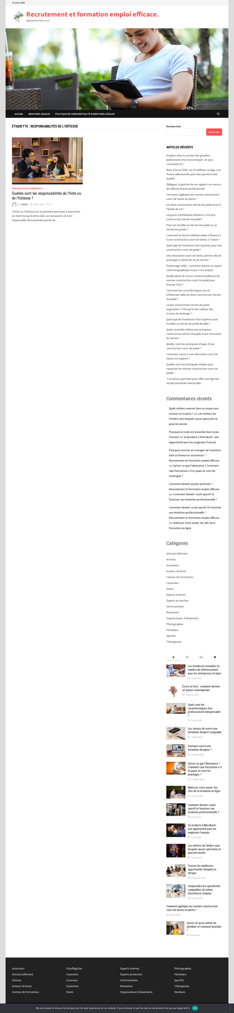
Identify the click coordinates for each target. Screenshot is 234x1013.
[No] (230, 1008)
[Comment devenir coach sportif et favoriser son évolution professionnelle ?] (175, 805)
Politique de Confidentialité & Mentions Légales (85, 113)
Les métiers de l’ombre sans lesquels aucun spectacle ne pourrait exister (193, 419)
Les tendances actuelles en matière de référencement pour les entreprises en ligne (204, 669)
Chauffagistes (74, 968)
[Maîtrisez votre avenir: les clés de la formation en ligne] (175, 788)
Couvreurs (72, 980)
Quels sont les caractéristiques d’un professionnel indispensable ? (204, 710)
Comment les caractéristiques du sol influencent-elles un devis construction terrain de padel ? (193, 295)
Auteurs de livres (176, 571)
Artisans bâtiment (177, 553)
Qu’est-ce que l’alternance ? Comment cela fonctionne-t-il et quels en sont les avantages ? (194, 471)
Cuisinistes (72, 986)
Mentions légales (39, 113)
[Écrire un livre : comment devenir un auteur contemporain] (173, 687)
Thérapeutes (173, 642)
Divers (170, 589)
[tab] (173, 657)
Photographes (174, 624)
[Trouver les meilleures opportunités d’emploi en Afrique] (175, 866)
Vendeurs (179, 992)
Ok (195, 1008)
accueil (18, 113)
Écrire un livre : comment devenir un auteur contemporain (201, 688)
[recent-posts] (187, 657)
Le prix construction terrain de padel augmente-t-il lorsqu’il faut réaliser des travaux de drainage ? (189, 309)
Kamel (25, 204)
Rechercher (173, 126)
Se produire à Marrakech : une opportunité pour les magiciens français (202, 828)
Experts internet (175, 594)
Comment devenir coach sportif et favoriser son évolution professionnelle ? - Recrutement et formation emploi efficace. (195, 513)
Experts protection (177, 600)
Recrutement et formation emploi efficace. (92, 14)
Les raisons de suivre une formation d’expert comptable (205, 730)
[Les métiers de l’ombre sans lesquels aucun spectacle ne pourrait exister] (175, 846)
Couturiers (172, 583)
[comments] (201, 657)
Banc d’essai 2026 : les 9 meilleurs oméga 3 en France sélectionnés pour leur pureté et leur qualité (193, 174)
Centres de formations (179, 577)
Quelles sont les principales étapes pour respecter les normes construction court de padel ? (192, 368)
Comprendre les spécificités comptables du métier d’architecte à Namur (204, 889)
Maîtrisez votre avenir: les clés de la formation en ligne (204, 789)
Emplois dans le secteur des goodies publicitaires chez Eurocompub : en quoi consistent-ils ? (189, 160)
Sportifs (171, 636)
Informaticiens (175, 606)
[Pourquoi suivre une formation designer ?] (175, 746)
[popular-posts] (173, 657)
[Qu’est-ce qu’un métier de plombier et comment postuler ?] (175, 923)
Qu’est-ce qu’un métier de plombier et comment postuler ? (204, 926)
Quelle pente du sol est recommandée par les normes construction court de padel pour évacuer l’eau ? (193, 280)
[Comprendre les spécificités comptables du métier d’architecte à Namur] (175, 886)
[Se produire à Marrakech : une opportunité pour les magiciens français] (175, 825)
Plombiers (172, 630)
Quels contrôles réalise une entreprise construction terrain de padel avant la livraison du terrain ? (193, 334)
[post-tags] (215, 657)
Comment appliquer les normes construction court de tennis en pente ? (192, 908)
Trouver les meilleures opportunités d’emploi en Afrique (202, 869)
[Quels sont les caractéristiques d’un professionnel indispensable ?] (175, 705)
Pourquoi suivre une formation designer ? (200, 747)
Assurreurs (172, 565)
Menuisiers (172, 612)
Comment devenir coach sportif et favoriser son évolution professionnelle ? (203, 808)
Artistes (171, 559)
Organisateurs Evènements (27, 188)
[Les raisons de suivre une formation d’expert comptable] (175, 729)
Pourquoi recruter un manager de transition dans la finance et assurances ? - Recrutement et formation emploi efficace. (195, 455)
